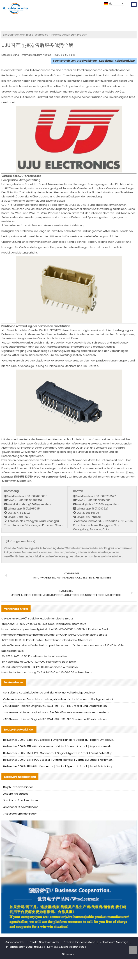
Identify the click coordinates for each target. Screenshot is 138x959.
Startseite (41, 34)
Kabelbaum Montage (114, 942)
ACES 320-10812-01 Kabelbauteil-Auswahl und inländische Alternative (46, 640)
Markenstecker (14, 942)
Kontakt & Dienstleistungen (65, 947)
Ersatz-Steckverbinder (44, 942)
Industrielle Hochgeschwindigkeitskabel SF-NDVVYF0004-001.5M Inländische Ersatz (55, 629)
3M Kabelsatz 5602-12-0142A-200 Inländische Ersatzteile (38, 661)
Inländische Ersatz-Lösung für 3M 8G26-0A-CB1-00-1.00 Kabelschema (47, 672)
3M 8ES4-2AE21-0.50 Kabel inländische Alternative (34, 656)
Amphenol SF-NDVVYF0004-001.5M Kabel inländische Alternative (43, 624)
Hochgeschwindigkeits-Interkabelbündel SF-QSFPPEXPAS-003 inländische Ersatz (54, 635)
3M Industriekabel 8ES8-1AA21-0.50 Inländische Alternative (39, 667)
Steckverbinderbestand (79, 942)
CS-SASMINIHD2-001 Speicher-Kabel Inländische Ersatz (37, 618)
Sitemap (68, 954)
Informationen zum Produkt (69, 34)
